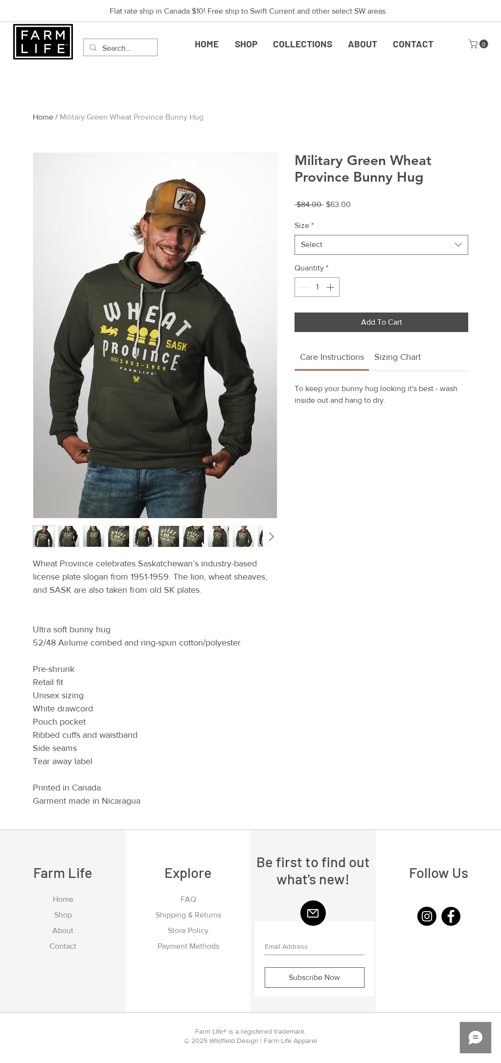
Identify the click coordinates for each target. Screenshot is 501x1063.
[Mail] (313, 913)
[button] (302, 44)
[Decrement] (303, 287)
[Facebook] (450, 916)
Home (43, 117)
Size (304, 225)
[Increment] (331, 287)
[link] (332, 357)
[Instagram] (426, 916)
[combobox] (381, 244)
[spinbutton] (317, 287)
